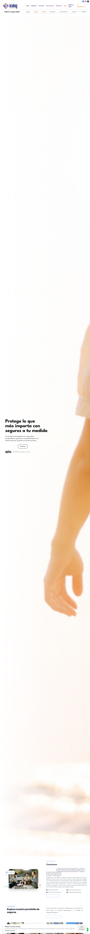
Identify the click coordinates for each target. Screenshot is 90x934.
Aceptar (81, 926)
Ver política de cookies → (10, 930)
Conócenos (23, 446)
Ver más (84, 11)
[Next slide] (79, 12)
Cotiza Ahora (10, 446)
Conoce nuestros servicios (54, 916)
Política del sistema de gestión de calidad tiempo (67, 869)
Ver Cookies (81, 929)
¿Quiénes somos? (51, 869)
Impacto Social (56, 873)
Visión (49, 873)
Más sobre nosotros (53, 895)
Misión (82, 869)
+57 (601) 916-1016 (42, 1)
